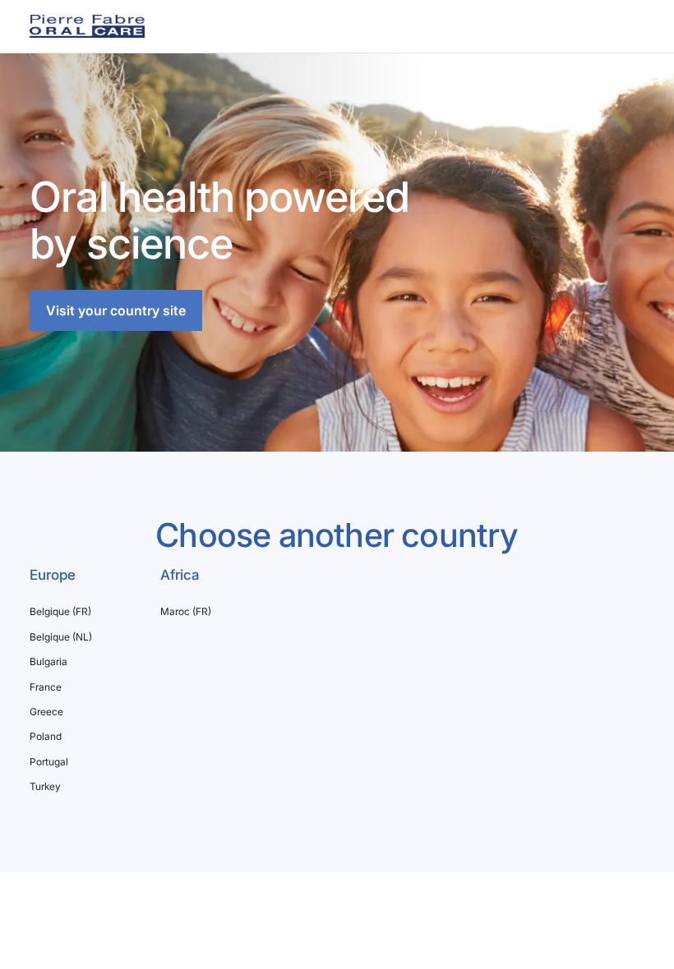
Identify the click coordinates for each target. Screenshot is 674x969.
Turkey (45, 786)
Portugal (49, 762)
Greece (46, 712)
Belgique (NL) (61, 637)
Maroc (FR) (185, 612)
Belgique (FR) (60, 612)
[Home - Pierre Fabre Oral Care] (87, 26)
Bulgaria (48, 662)
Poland (46, 736)
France (46, 687)
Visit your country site (116, 310)
